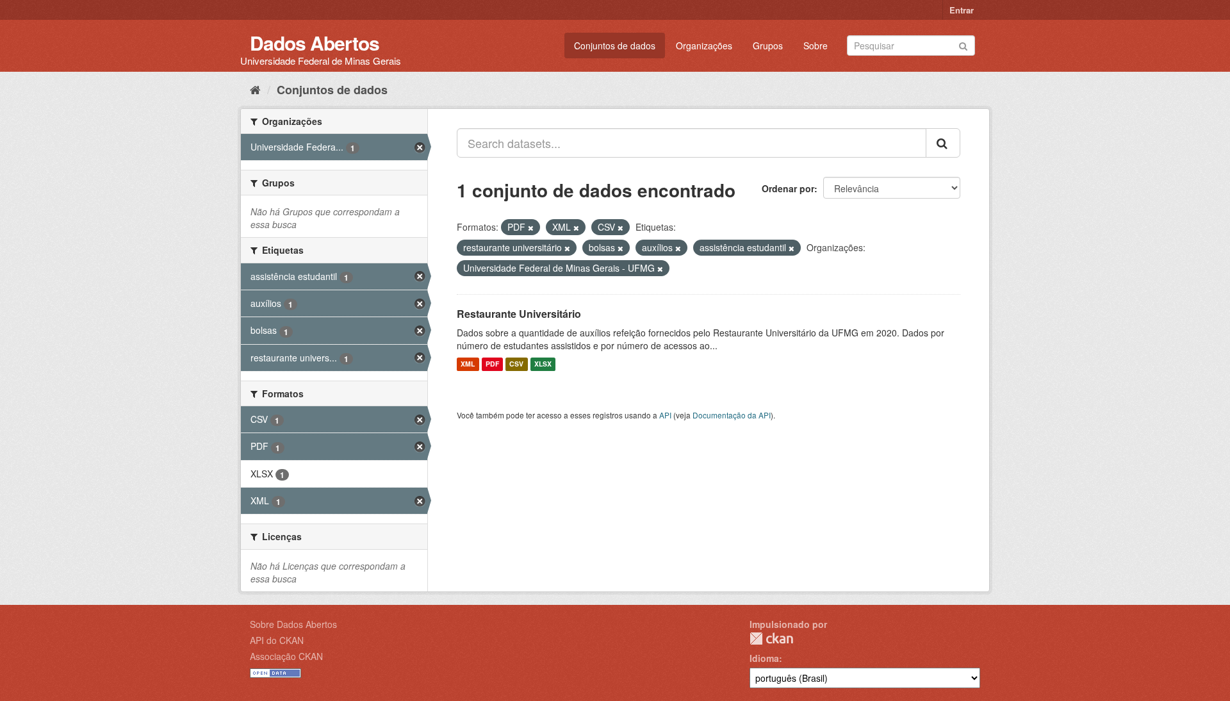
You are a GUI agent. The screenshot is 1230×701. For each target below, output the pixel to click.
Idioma (764, 658)
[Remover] (531, 227)
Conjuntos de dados (614, 45)
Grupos (768, 45)
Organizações (704, 45)
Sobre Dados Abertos (293, 624)
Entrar (961, 10)
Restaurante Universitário (519, 313)
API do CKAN (277, 640)
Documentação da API (732, 414)
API (665, 414)
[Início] (255, 89)
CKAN (771, 638)
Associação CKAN (286, 656)
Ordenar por (788, 188)
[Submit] (963, 44)
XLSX (543, 364)
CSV (516, 364)
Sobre (815, 45)
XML (468, 364)
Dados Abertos (314, 42)
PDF (492, 364)
